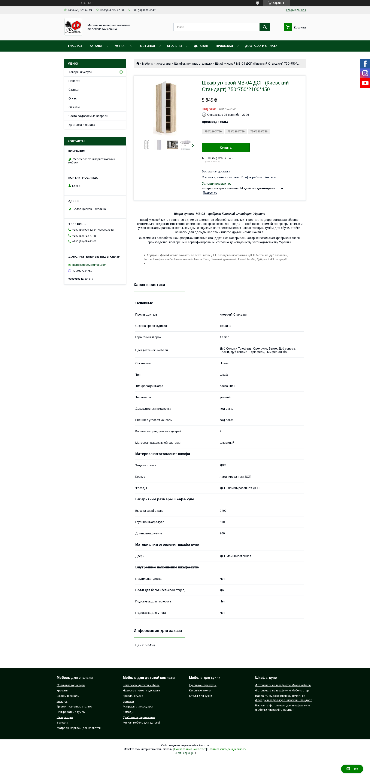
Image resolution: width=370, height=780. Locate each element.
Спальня (174, 45)
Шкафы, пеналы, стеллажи (193, 63)
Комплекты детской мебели (141, 685)
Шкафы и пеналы (68, 695)
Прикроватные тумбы (71, 711)
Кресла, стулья (133, 695)
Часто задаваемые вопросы (88, 116)
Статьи (74, 89)
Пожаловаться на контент (190, 749)
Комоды (62, 701)
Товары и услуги (80, 72)
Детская (201, 45)
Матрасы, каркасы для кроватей (79, 728)
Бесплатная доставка (216, 171)
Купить (226, 147)
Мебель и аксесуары (156, 63)
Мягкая (121, 45)
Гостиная (147, 45)
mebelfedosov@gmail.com (89, 264)
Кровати (62, 690)
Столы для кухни (200, 695)
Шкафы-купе (65, 717)
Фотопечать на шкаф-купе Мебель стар (282, 690)
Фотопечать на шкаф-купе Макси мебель (283, 685)
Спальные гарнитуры (71, 685)
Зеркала (62, 722)
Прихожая (224, 45)
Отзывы (74, 107)
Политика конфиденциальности (226, 749)
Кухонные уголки (200, 690)
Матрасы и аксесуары (138, 706)
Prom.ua (204, 745)
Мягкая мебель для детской (142, 722)
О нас (73, 98)
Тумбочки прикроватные (139, 717)
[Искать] (265, 27)
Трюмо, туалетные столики (74, 706)
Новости (74, 81)
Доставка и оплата (261, 45)
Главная (75, 45)
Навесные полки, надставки (141, 690)
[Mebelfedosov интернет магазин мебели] (73, 35)
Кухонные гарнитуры (202, 685)
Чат (355, 769)
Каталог (96, 45)
